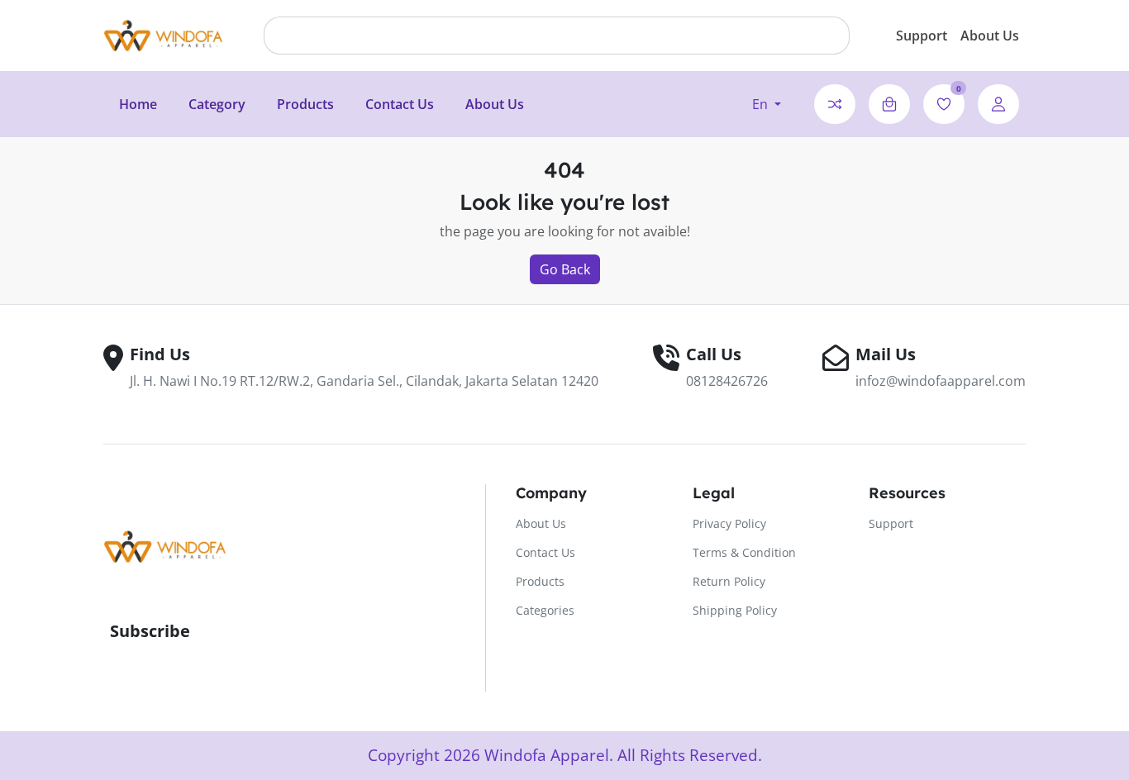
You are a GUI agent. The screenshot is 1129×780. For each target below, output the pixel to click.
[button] (766, 104)
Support (921, 35)
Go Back (565, 269)
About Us (989, 35)
